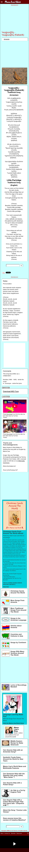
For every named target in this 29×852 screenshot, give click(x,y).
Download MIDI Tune (11, 391)
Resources (19, 833)
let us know (9, 414)
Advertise (13, 833)
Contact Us (7, 833)
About (2, 833)
